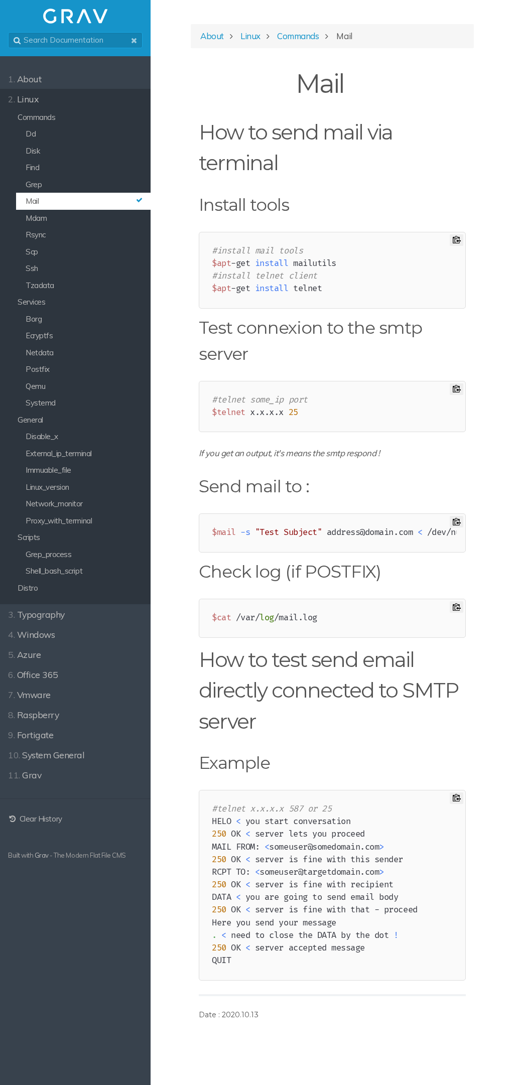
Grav (42, 855)
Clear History (40, 819)
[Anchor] (356, 81)
